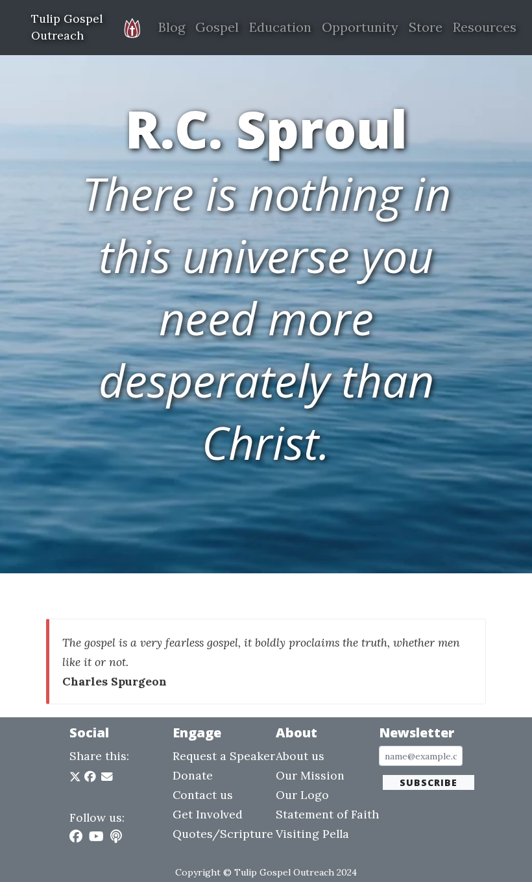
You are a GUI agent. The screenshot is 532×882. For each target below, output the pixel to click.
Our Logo (302, 794)
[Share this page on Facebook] (90, 776)
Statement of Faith (327, 814)
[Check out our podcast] (116, 836)
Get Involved (208, 814)
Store (425, 27)
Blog (171, 27)
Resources (484, 27)
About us (300, 755)
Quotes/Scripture (223, 833)
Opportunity (360, 27)
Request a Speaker (224, 755)
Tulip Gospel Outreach (67, 27)
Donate (193, 775)
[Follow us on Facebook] (75, 836)
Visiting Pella (312, 833)
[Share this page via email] (107, 776)
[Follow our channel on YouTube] (96, 836)
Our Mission (310, 775)
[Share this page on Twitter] (76, 776)
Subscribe (428, 782)
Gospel (217, 27)
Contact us (203, 794)
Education (280, 27)
